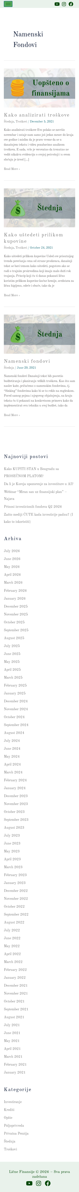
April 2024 (12, 764)
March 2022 (13, 962)
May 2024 (12, 756)
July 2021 (12, 1025)
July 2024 (12, 741)
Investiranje (13, 1102)
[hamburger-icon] (8, 4)
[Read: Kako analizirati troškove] (39, 87)
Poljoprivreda (14, 1125)
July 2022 (12, 930)
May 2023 (12, 851)
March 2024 (13, 772)
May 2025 (12, 662)
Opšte (8, 1118)
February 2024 (15, 780)
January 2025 (15, 693)
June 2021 (12, 1033)
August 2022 (14, 922)
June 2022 (12, 938)
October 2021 (14, 1001)
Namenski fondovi (27, 361)
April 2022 (12, 954)
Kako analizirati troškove (37, 115)
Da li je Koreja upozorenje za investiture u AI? (38, 484)
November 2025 (16, 614)
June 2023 (12, 843)
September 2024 (16, 725)
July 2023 (12, 835)
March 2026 (13, 582)
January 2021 (15, 1072)
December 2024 (16, 701)
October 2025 (14, 622)
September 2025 (16, 630)
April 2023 (12, 859)
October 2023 (14, 812)
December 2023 (16, 796)
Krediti (9, 1110)
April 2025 (12, 670)
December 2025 (16, 606)
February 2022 (15, 970)
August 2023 (14, 827)
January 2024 (15, 788)
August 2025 (14, 638)
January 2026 (15, 598)
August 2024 (14, 733)
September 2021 (16, 1009)
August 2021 (14, 1017)
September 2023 (16, 820)
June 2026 (12, 559)
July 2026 (12, 551)
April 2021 (12, 1049)
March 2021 (13, 1057)
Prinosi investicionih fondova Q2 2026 (33, 507)
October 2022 (14, 906)
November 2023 (16, 804)
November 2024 (16, 709)
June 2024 (12, 748)
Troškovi (21, 121)
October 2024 (14, 717)
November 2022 (16, 899)
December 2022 (16, 891)
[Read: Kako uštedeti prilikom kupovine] (39, 207)
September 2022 (16, 914)
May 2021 (12, 1041)
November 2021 (16, 993)
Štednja (9, 121)
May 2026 (12, 567)
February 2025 (15, 685)
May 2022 (12, 946)
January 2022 (15, 978)
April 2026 (12, 575)
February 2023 (15, 875)
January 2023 (15, 883)
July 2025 (12, 646)
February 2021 (15, 1064)
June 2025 (12, 654)
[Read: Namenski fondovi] (39, 334)
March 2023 (13, 867)
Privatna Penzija (16, 1133)
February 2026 (15, 591)
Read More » (12, 169)
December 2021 (16, 985)
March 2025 (13, 677)
